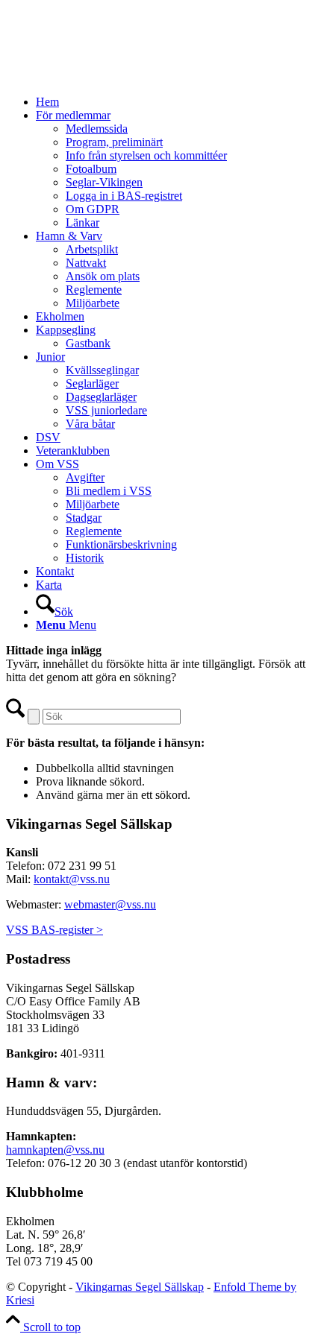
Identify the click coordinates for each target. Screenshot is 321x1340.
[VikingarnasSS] (118, 76)
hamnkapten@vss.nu (55, 1149)
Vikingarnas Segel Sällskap (139, 1286)
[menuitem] (175, 102)
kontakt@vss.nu (72, 879)
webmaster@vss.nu (110, 904)
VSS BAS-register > (54, 929)
